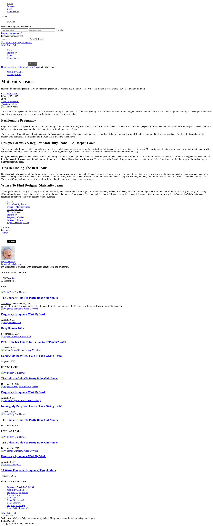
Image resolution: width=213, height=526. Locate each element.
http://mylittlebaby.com (11, 264)
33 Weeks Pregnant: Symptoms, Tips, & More (28, 470)
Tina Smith (6, 303)
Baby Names (13, 11)
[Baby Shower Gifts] (11, 322)
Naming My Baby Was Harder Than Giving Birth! (31, 355)
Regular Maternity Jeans (18, 222)
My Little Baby (11, 93)
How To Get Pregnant (17, 508)
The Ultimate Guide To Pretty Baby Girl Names (29, 297)
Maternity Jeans (14, 74)
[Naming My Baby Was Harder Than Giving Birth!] (21, 350)
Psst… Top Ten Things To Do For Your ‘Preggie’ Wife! (33, 341)
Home (10, 3)
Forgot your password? (11, 33)
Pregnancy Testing (16, 505)
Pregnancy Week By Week (20, 487)
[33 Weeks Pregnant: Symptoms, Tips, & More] (11, 464)
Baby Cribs (13, 497)
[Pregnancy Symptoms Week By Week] (19, 308)
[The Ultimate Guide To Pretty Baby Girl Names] (13, 292)
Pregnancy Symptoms (17, 492)
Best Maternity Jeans (16, 204)
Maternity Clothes (15, 72)
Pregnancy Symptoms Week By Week (23, 314)
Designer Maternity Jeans (18, 207)
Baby (9, 9)
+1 (15, 281)
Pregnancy (12, 6)
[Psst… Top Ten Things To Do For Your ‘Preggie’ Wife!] (16, 336)
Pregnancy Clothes (15, 217)
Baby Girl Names (15, 500)
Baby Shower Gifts (12, 328)
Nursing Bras (13, 495)
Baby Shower (14, 503)
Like (13, 278)
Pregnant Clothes (15, 220)
